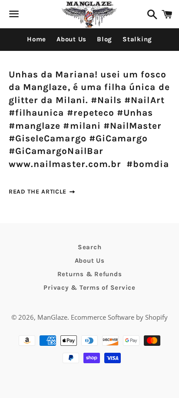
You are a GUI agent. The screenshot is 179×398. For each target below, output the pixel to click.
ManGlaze (52, 317)
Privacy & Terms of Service (89, 287)
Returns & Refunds (89, 274)
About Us (71, 39)
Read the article (39, 191)
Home (36, 39)
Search (90, 247)
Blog (104, 39)
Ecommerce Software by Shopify (119, 317)
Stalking (137, 39)
